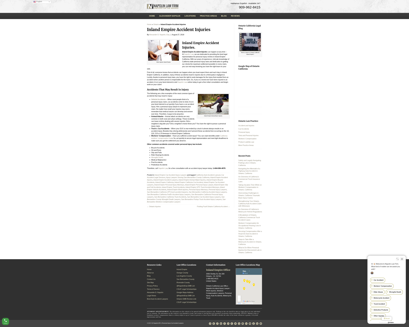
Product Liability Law (246, 142)
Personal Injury (244, 132)
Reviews (235, 16)
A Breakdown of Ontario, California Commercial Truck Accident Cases (249, 217)
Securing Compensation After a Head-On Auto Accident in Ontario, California (250, 233)
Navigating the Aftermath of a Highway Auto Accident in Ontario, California (249, 171)
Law (189, 54)
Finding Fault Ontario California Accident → (213, 206)
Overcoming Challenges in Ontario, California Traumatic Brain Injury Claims (249, 195)
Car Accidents (243, 129)
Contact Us (151, 279)
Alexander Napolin (169, 16)
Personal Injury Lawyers (218, 189)
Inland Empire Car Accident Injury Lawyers (171, 175)
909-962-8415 (249, 7)
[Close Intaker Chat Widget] (402, 259)
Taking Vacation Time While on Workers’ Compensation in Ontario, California (250, 187)
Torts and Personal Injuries (248, 135)
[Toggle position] (397, 259)
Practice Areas (208, 16)
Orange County (182, 273)
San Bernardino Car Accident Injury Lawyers (204, 197)
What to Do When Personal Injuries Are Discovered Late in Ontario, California (249, 250)
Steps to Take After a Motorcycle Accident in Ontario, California (250, 242)
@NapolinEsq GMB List (186, 286)
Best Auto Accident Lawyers (157, 299)
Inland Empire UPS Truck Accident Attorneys (202, 187)
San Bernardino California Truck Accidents (170, 197)
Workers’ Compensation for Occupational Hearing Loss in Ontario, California (249, 225)
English (39, 1)
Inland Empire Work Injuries (177, 189)
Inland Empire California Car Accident (188, 182)
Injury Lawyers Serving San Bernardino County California (187, 177)
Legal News (151, 296)
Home (152, 16)
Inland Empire (182, 269)
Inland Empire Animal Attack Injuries (192, 180)
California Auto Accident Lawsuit (208, 175)
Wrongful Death (157, 157)
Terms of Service (153, 289)
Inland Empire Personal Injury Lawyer (199, 185)
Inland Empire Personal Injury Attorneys (169, 185)
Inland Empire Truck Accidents (173, 187)
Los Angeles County (184, 276)
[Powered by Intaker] (391, 322)
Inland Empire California (164, 182)
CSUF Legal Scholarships (186, 289)
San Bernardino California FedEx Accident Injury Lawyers (168, 194)
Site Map (150, 282)
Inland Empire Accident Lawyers (165, 180)
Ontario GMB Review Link (186, 299)
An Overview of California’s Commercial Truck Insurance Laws (249, 179)
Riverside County (183, 282)
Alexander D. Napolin (155, 292)
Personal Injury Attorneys (198, 189)
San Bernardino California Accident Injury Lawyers (208, 192)
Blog (224, 16)
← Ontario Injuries (154, 206)
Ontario (156, 24)
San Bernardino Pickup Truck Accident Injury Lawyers (201, 199)
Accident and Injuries (246, 125)
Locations (190, 16)
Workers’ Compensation (247, 139)
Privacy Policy (152, 286)
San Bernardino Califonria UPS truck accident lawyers (167, 192)
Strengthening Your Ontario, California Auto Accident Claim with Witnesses (249, 203)
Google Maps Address (185, 292)
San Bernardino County (185, 279)
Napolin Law (163, 168)
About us (150, 273)
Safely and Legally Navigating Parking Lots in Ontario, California (249, 163)
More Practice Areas (246, 145)
